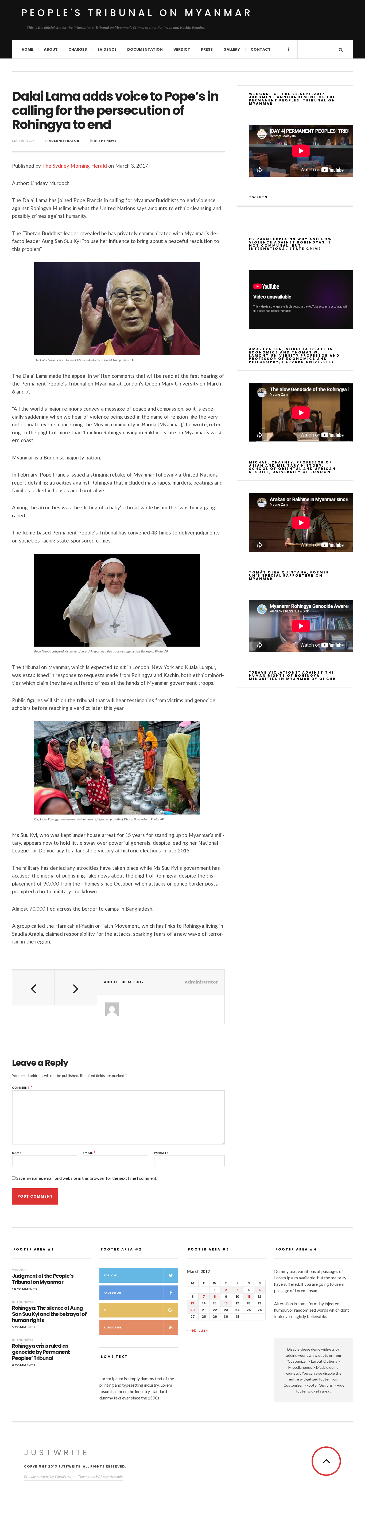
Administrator (64, 140)
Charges (77, 49)
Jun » (203, 1329)
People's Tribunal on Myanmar (137, 12)
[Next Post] (76, 987)
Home (27, 49)
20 (192, 1310)
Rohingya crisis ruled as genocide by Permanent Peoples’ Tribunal (41, 1352)
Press (207, 49)
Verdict (181, 49)
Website (161, 1152)
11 (248, 1296)
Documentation (145, 49)
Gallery (231, 49)
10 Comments (24, 1289)
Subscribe (112, 1328)
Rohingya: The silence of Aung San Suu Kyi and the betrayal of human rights (49, 1314)
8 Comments (24, 1365)
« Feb (191, 1329)
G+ (105, 1310)
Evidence (107, 49)
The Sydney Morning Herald (74, 166)
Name (18, 1152)
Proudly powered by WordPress (47, 1476)
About (51, 49)
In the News (105, 140)
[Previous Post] (33, 987)
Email (89, 1152)
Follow (110, 1275)
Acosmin (116, 1476)
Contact (261, 49)
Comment (22, 1087)
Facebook (112, 1293)
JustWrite (57, 1452)
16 (226, 1303)
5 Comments (24, 1327)
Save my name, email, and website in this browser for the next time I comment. (86, 1178)
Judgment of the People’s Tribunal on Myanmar (42, 1279)
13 (192, 1303)
